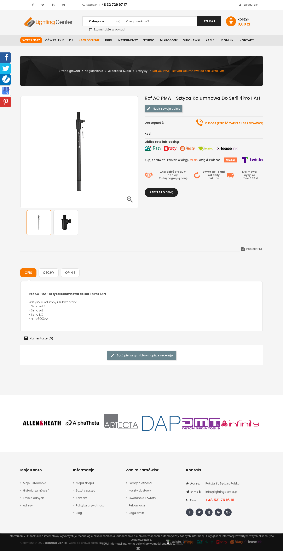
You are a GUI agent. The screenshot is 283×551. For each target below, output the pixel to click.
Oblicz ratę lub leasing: (162, 142)
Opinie (70, 272)
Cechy (48, 272)
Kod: (148, 134)
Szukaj (209, 21)
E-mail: (195, 492)
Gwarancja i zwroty (142, 498)
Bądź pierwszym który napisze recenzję (144, 355)
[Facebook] (6, 57)
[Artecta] (121, 423)
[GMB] (6, 90)
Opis (28, 272)
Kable (210, 40)
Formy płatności (140, 483)
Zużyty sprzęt (85, 490)
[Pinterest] (6, 101)
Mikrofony (169, 40)
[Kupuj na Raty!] (153, 148)
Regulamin (136, 513)
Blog (79, 513)
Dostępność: (154, 123)
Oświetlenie (54, 40)
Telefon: (195, 500)
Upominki (227, 40)
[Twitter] (6, 68)
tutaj (179, 543)
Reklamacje (137, 505)
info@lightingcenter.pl (221, 492)
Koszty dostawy (140, 490)
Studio (149, 40)
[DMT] (201, 423)
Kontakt (247, 40)
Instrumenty (127, 40)
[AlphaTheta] (82, 423)
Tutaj (163, 178)
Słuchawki (191, 40)
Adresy (28, 505)
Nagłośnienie (89, 40)
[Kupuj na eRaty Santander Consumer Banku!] (170, 148)
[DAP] (161, 423)
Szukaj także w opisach (109, 29)
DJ (71, 40)
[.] (33, 5)
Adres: (194, 483)
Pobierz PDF (252, 249)
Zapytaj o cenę (161, 192)
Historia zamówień (36, 490)
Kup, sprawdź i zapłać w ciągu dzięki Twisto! (182, 160)
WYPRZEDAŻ (31, 40)
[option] (39, 222)
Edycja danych (33, 498)
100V (108, 40)
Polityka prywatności (90, 505)
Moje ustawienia (34, 483)
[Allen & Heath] (42, 423)
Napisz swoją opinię (166, 109)
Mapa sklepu (85, 483)
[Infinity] (240, 423)
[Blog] (6, 79)
